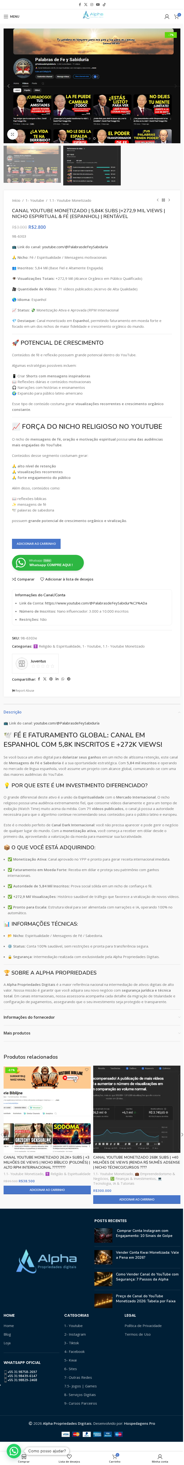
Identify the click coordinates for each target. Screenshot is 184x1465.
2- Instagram (75, 1334)
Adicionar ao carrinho (36, 543)
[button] (8, 86)
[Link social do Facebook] (80, 4)
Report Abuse (24, 691)
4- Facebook (74, 1351)
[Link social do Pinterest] (51, 679)
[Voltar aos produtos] (163, 200)
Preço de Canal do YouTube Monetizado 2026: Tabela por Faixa (146, 1299)
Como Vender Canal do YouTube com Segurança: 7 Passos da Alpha (147, 1277)
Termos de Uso (138, 1334)
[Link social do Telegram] (69, 679)
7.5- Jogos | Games (80, 1386)
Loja (7, 1342)
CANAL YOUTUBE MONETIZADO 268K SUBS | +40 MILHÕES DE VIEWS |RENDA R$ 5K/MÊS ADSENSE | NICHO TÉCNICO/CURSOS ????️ (136, 1162)
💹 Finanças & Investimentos (133, 1178)
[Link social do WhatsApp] (63, 679)
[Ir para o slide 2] (94, 138)
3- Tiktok (71, 1342)
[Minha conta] (167, 16)
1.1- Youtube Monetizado (70, 200)
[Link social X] (86, 4)
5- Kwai (70, 1360)
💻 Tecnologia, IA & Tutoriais (127, 1181)
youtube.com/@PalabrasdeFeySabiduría (75, 246)
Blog (7, 1334)
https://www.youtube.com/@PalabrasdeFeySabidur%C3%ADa (96, 603)
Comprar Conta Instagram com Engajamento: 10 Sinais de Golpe (144, 1233)
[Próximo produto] (169, 200)
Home (9, 1325)
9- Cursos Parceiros (80, 1403)
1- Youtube (35, 200)
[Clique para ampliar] (12, 134)
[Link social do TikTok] (104, 4)
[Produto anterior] (158, 200)
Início (16, 200)
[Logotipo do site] (92, 16)
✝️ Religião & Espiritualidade (56, 646)
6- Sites (70, 1368)
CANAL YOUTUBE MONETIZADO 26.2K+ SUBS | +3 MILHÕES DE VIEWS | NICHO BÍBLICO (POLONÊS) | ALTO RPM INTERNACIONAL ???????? (47, 1162)
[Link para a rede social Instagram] (92, 4)
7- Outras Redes (78, 1377)
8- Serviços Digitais (80, 1394)
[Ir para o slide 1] (89, 138)
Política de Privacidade (143, 1325)
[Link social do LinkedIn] (57, 679)
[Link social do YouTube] (98, 4)
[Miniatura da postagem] (103, 1235)
